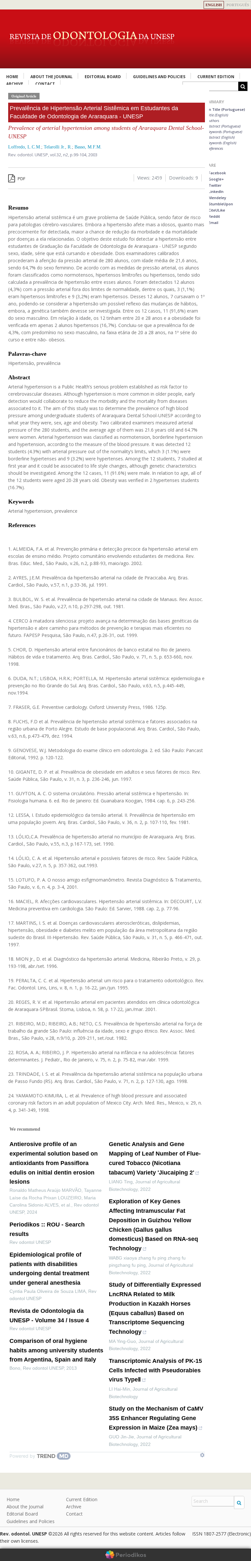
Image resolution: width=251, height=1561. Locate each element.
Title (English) (217, 114)
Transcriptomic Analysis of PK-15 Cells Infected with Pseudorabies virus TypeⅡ (155, 1370)
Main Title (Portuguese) (223, 109)
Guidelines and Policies (159, 76)
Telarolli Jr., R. (58, 147)
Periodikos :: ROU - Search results (47, 1229)
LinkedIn (216, 191)
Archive (73, 1506)
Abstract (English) (221, 137)
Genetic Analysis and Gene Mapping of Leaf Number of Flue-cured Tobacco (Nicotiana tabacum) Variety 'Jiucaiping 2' (155, 1158)
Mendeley (217, 197)
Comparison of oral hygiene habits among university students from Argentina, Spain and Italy (56, 1350)
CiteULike (216, 210)
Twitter (215, 185)
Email (213, 222)
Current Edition (215, 76)
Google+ (216, 179)
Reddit (214, 216)
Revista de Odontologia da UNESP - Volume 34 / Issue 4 (49, 1316)
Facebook (217, 172)
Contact (74, 1514)
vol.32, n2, (60, 155)
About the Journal (51, 76)
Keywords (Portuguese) (224, 131)
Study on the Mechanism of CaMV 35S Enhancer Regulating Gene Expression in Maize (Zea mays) (156, 1418)
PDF (21, 178)
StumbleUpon (220, 203)
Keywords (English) (221, 142)
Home (12, 76)
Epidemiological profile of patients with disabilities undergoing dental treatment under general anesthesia (49, 1268)
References (215, 148)
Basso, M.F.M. (88, 147)
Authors (213, 120)
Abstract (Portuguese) (224, 126)
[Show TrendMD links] (202, 1455)
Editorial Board (103, 76)
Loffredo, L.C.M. (24, 147)
